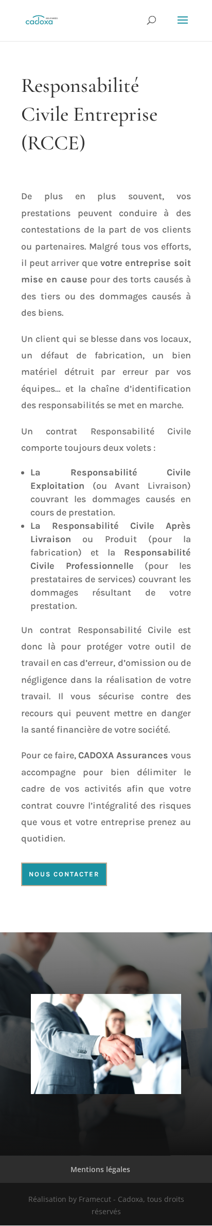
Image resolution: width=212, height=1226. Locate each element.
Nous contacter (64, 874)
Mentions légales (100, 1169)
